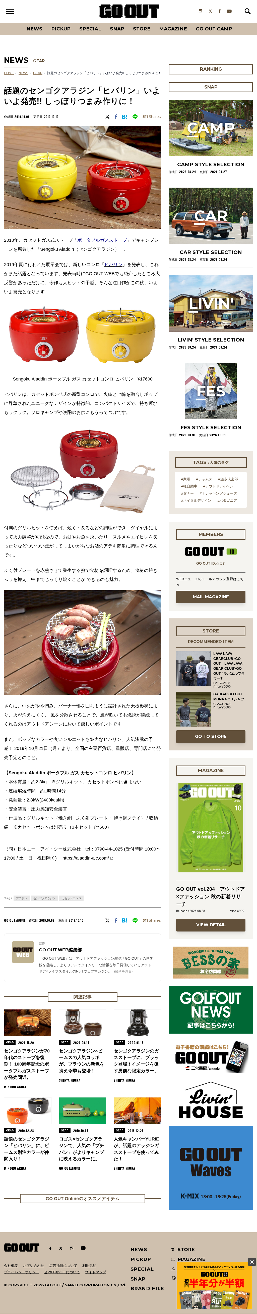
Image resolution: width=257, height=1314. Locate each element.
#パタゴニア (227, 500)
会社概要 (11, 1265)
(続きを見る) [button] (123, 971)
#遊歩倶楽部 (228, 479)
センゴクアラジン (44, 898)
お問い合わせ (33, 1265)
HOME (9, 73)
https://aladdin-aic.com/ (85, 858)
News (34, 29)
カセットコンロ (71, 898)
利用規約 (89, 1265)
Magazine (173, 29)
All (15, 22)
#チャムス (204, 479)
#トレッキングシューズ (218, 493)
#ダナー (187, 493)
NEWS (23, 73)
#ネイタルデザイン (196, 500)
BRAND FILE (147, 1288)
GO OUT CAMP (214, 29)
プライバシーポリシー (21, 1272)
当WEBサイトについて (62, 1272)
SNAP (117, 29)
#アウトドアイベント (220, 486)
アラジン (21, 898)
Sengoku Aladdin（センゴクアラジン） (79, 249)
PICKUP (61, 29)
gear (37, 73)
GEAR (39, 61)
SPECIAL (90, 29)
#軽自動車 (189, 486)
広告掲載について (63, 1265)
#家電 (185, 479)
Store (141, 29)
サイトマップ (95, 1272)
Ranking (236, 22)
